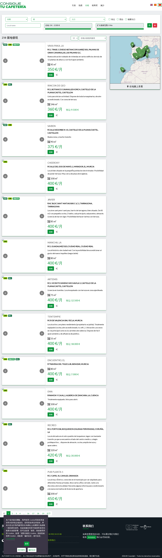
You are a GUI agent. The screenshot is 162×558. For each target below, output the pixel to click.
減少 (102, 5)
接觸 (51, 75)
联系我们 (51, 540)
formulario (91, 537)
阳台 (121, 19)
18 (38, 513)
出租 (87, 5)
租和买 (95, 5)
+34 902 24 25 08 (54, 534)
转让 (113, 19)
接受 (26, 544)
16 (28, 513)
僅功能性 (21, 550)
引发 (74, 5)
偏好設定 (32, 550)
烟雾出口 (131, 19)
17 (33, 513)
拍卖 (80, 5)
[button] (132, 45)
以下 (49, 513)
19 (43, 513)
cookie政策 (10, 538)
